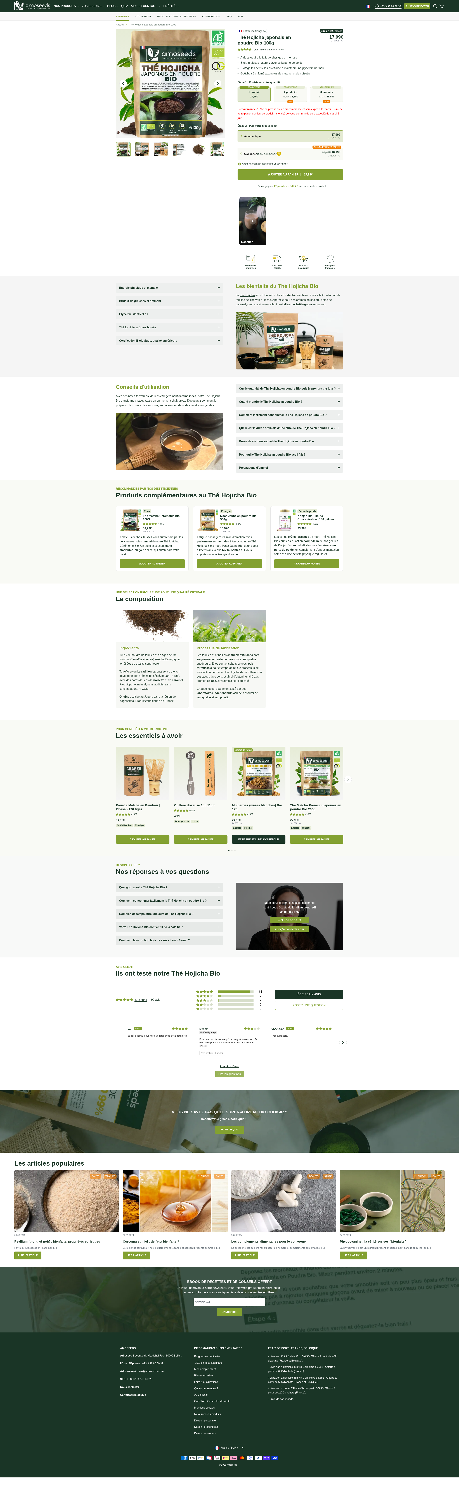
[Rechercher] (435, 6)
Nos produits (65, 6)
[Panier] (442, 6)
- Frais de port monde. (281, 1399)
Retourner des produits (207, 1414)
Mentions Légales (204, 1407)
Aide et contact (144, 6)
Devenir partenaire (205, 1420)
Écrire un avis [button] (309, 994)
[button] (245, 49)
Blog (111, 6)
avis (280, 49)
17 (287, 186)
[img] (180, 1028)
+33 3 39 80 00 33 (390, 6)
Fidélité (169, 6)
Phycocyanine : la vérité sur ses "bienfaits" (373, 1241)
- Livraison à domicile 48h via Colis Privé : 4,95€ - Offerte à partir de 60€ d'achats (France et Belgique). (302, 1379)
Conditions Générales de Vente (212, 1401)
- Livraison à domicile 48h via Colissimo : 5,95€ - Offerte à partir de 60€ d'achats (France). (301, 1369)
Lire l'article (28, 1255)
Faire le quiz (230, 1129)
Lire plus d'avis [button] (229, 1066)
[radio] (290, 136)
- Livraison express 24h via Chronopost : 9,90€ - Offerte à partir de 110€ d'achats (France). (301, 1390)
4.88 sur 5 (140, 999)
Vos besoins (92, 6)
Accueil (120, 24)
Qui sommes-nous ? (206, 1388)
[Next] (348, 779)
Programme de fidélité (207, 1356)
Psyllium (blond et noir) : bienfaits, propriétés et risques (57, 1241)
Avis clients (201, 1394)
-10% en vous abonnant (208, 1362)
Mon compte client (205, 1369)
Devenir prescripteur (206, 1426)
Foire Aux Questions (206, 1382)
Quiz (124, 6)
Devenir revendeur (205, 1433)
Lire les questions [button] (229, 1074)
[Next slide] (343, 1042)
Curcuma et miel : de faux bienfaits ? (151, 1241)
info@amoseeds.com (289, 929)
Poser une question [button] (309, 1005)
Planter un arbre (203, 1375)
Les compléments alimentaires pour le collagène (268, 1241)
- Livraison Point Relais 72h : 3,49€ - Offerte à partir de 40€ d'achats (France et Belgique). (302, 1358)
